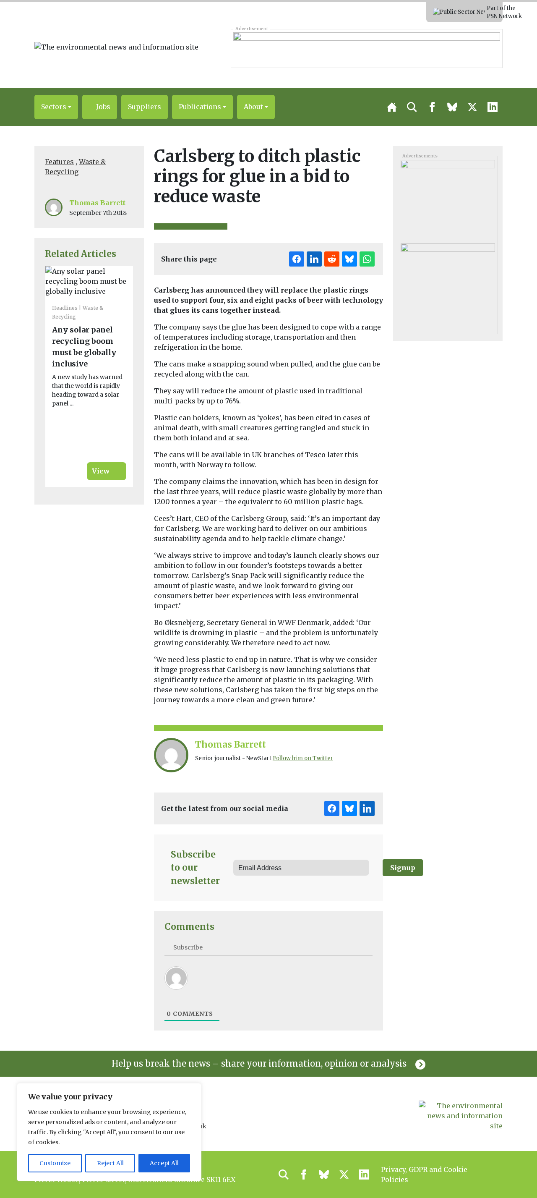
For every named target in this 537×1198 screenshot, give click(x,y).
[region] (109, 1132)
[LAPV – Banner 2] (366, 48)
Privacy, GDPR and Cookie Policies (424, 1174)
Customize (54, 1163)
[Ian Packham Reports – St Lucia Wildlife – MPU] (448, 198)
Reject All (110, 1163)
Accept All (164, 1163)
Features (59, 161)
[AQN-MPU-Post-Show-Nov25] (448, 282)
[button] (56, 107)
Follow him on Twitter (303, 758)
